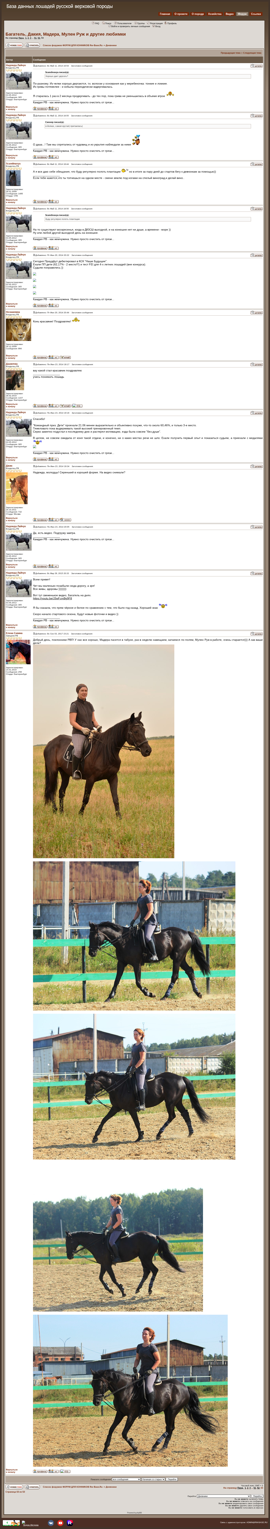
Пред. (21, 38)
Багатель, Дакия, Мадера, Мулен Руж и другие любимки (66, 34)
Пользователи (124, 23)
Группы (141, 23)
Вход (157, 26)
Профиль (172, 23)
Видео (230, 13)
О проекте (181, 13)
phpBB (139, 1513)
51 (35, 38)
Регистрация (156, 23)
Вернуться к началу (11, 108)
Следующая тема (252, 53)
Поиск (108, 23)
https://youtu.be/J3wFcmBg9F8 (52, 598)
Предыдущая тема (230, 53)
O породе (198, 13)
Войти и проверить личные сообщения (130, 26)
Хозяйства (214, 13)
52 (39, 38)
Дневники (111, 45)
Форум (242, 13)
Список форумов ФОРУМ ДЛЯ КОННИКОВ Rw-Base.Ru (73, 45)
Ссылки (256, 13)
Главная (165, 13)
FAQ (97, 23)
